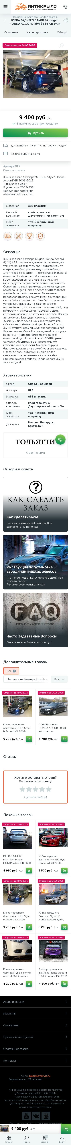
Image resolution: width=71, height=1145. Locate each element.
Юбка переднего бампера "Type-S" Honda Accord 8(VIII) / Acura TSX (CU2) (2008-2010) (53, 919)
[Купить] (29, 739)
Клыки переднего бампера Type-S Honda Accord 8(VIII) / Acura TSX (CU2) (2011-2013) (17, 974)
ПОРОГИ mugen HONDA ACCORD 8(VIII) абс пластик (52, 728)
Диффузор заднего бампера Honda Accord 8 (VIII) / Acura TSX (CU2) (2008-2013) (53, 974)
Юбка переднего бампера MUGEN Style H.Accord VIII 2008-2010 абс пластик (16, 729)
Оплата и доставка (15, 1049)
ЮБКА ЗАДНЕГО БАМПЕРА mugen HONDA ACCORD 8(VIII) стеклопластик (17, 861)
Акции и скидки (13, 1001)
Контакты (9, 1060)
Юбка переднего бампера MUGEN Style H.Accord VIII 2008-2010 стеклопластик (52, 861)
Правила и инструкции (18, 1037)
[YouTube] (26, 1116)
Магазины (9, 1013)
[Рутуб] (46, 1116)
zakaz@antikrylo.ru (39, 1075)
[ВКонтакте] (36, 1116)
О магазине (11, 1025)
